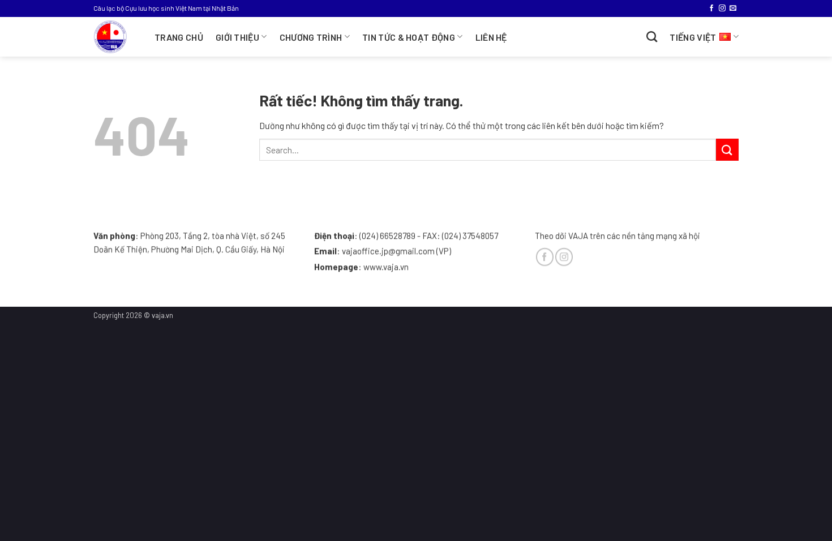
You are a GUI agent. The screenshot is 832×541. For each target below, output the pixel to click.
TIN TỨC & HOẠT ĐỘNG (408, 37)
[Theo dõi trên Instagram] (722, 8)
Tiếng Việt (693, 37)
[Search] (651, 36)
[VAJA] (115, 37)
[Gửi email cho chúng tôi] (733, 8)
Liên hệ (491, 37)
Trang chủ (179, 37)
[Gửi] (727, 150)
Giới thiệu (237, 37)
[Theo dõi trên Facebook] (711, 8)
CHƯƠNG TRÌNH (311, 37)
